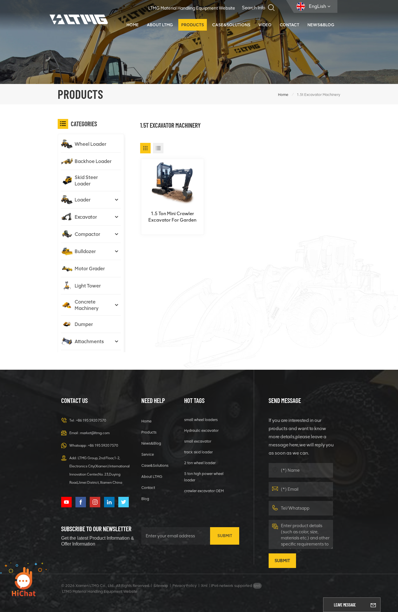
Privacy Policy (184, 585)
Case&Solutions (231, 24)
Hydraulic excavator (201, 430)
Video (265, 24)
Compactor (87, 234)
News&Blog (320, 24)
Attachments (89, 341)
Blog (145, 499)
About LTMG (160, 24)
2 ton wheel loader (200, 463)
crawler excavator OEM (204, 491)
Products (192, 24)
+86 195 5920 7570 (91, 420)
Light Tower (88, 286)
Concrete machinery (86, 305)
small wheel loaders (201, 420)
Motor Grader (90, 268)
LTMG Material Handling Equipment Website (191, 8)
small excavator (197, 441)
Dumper (84, 324)
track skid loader (198, 452)
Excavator (86, 217)
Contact (289, 24)
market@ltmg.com (95, 433)
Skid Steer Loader (86, 180)
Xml (204, 585)
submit (224, 535)
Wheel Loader (90, 144)
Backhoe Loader (93, 161)
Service (147, 454)
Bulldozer (85, 251)
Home (132, 24)
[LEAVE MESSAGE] (373, 605)
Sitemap (161, 585)
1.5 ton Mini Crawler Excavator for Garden (172, 217)
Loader (83, 200)
